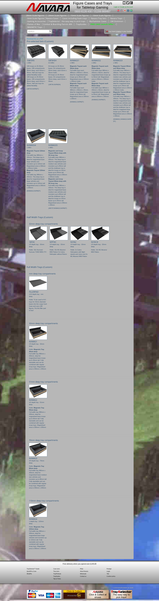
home (49, 6)
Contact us (83, 576)
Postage (109, 569)
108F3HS (31, 60)
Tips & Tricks (57, 579)
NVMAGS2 (96, 60)
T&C (108, 574)
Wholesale (83, 574)
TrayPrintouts (57, 574)
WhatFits (29, 574)
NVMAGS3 (117, 60)
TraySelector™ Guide (33, 569)
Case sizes (56, 569)
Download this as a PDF (35, 39)
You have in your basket (120, 31)
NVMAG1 (33, 341)
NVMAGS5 (53, 145)
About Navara (84, 571)
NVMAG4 (33, 519)
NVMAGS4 (31, 145)
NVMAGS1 (74, 60)
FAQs (81, 569)
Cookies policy (111, 576)
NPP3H (53, 242)
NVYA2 (73, 242)
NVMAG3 (33, 458)
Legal (108, 571)
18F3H (32, 242)
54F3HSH (52, 60)
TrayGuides (56, 576)
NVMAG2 (33, 400)
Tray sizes (56, 571)
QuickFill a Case (31, 571)
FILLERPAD (34, 292)
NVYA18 (94, 242)
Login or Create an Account (123, 7)
